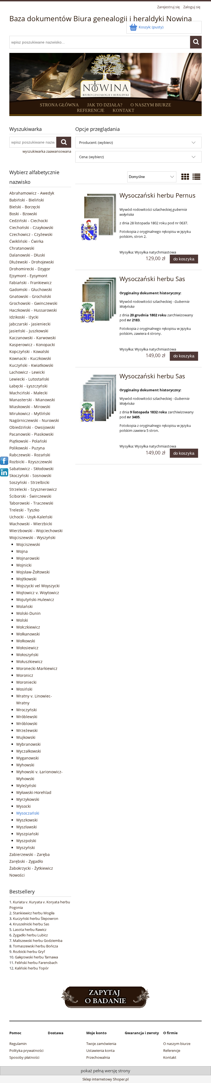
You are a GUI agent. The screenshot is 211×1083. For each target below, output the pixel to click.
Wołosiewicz (27, 647)
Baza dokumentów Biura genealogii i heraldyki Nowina (100, 18)
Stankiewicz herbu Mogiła (33, 912)
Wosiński (24, 689)
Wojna (22, 551)
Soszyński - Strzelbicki (29, 482)
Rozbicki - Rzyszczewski (30, 461)
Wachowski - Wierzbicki (30, 523)
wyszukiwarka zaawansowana (47, 151)
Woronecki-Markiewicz (36, 668)
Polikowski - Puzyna (27, 448)
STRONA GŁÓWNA (59, 105)
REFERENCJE (90, 110)
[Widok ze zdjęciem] (185, 176)
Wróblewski (26, 716)
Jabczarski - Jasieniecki (30, 324)
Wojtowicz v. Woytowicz (37, 592)
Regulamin (18, 1043)
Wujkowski (25, 737)
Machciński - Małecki (28, 392)
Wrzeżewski (27, 730)
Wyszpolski (26, 840)
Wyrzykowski (27, 799)
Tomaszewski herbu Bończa (35, 946)
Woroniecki (26, 682)
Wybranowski (28, 744)
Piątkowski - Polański (28, 441)
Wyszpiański (27, 833)
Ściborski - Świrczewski (30, 496)
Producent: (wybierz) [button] (96, 142)
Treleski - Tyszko (24, 510)
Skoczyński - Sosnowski (30, 475)
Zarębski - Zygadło (26, 861)
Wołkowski (25, 640)
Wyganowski (27, 758)
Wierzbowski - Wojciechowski (36, 530)
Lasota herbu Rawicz (29, 929)
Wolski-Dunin (28, 613)
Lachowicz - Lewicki (27, 372)
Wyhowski (25, 764)
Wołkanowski (28, 634)
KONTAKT (123, 110)
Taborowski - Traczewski (31, 503)
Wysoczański (27, 813)
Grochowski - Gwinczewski (33, 303)
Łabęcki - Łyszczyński (28, 386)
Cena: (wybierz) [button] (91, 156)
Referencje (171, 1050)
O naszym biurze (176, 1043)
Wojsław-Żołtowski (33, 572)
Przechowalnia (98, 1057)
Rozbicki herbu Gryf (29, 951)
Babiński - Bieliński (26, 200)
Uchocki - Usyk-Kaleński (30, 516)
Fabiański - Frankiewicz (30, 282)
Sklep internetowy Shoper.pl (105, 1079)
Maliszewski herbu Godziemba (37, 940)
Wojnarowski (28, 558)
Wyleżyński (26, 785)
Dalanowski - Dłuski (27, 255)
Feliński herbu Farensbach (36, 962)
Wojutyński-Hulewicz (35, 599)
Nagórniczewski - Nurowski (34, 420)
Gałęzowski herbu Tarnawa (36, 957)
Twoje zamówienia (101, 1043)
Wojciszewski (28, 544)
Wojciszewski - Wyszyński (32, 537)
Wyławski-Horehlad (33, 792)
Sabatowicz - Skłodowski (31, 468)
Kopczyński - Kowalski (29, 351)
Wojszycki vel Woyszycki (38, 585)
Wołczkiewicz (28, 627)
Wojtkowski (26, 578)
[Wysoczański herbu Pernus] (98, 217)
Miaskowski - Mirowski (29, 406)
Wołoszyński (27, 654)
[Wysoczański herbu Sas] (98, 300)
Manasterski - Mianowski (32, 399)
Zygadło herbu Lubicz (30, 935)
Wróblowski (26, 723)
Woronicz (24, 675)
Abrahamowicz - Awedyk (31, 193)
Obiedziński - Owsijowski (32, 427)
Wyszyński (25, 847)
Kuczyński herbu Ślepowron (35, 918)
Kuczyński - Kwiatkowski (31, 365)
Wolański (24, 606)
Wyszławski (26, 826)
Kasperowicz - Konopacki (32, 344)
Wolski (22, 620)
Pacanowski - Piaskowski (31, 434)
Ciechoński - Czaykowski (31, 227)
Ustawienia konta (100, 1050)
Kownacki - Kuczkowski (30, 358)
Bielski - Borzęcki (24, 206)
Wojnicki (24, 565)
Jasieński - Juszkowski (28, 330)
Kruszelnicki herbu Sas (31, 924)
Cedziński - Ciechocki (28, 220)
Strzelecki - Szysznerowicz (33, 489)
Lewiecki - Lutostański (29, 379)
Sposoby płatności (24, 1057)
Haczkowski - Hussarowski (33, 310)
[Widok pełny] (196, 176)
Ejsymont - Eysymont (28, 275)
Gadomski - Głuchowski (30, 289)
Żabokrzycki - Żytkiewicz (31, 868)
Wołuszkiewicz (29, 661)
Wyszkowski (27, 820)
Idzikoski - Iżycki (23, 317)
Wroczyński (26, 709)
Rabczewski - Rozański (29, 454)
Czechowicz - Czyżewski (30, 234)
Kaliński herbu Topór (32, 968)
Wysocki (23, 806)
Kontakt (169, 1057)
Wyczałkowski (28, 751)
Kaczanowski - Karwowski (32, 337)
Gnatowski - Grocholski (30, 296)
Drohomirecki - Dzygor (29, 268)
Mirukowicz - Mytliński (29, 413)
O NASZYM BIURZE (151, 105)
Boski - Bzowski (23, 213)
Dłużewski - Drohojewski (31, 262)
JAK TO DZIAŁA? (104, 105)
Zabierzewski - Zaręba (29, 854)
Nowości (17, 875)
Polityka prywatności (26, 1050)
